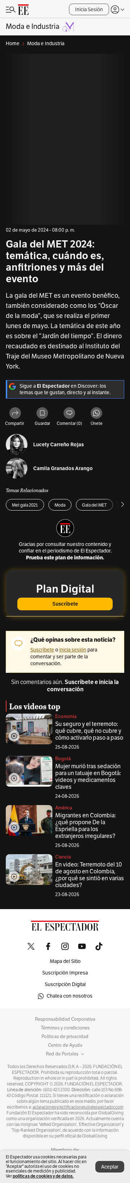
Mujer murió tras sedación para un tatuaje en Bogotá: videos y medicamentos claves (88, 777)
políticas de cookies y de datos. (43, 1176)
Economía (66, 716)
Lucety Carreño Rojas (58, 445)
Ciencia (63, 857)
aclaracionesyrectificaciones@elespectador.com (78, 1107)
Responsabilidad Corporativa (65, 1019)
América (63, 808)
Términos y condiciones (65, 1028)
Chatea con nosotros (69, 996)
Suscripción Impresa (65, 973)
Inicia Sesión (89, 10)
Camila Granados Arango (63, 468)
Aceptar (109, 1167)
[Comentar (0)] (69, 413)
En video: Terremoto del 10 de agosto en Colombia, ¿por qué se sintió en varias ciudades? (89, 875)
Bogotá (63, 759)
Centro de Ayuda (65, 1045)
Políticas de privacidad (65, 1036)
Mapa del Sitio (65, 961)
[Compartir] (15, 413)
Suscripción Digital (65, 984)
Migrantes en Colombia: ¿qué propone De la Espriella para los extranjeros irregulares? (85, 826)
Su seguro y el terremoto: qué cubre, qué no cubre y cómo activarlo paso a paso (89, 730)
